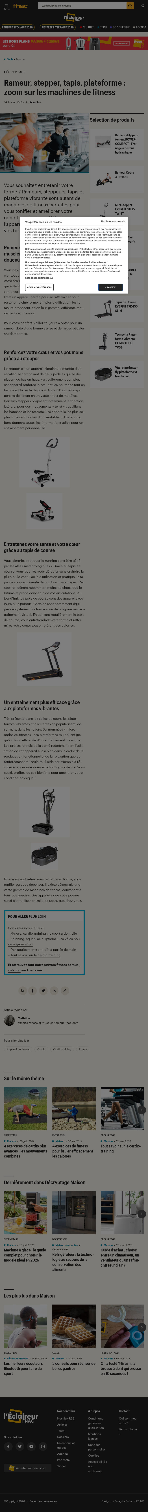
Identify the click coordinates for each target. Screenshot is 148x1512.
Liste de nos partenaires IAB (39, 277)
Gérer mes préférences (39, 287)
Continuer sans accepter (113, 221)
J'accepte (110, 287)
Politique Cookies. (41, 257)
